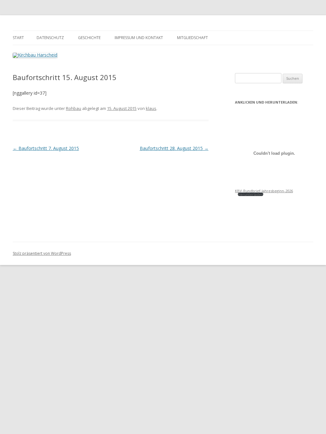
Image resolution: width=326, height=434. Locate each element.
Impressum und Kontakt (139, 37)
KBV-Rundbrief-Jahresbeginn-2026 (264, 190)
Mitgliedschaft (192, 37)
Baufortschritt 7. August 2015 (46, 148)
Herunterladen (250, 194)
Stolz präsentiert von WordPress (42, 253)
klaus (151, 108)
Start (18, 37)
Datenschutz (50, 37)
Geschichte (89, 37)
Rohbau (73, 108)
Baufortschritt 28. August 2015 (174, 148)
